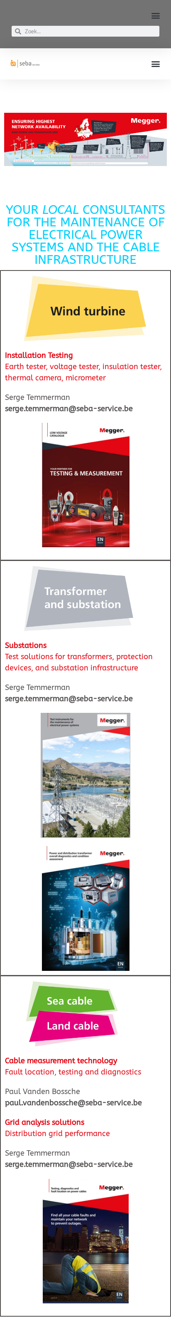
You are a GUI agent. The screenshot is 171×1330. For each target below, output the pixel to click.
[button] (156, 15)
